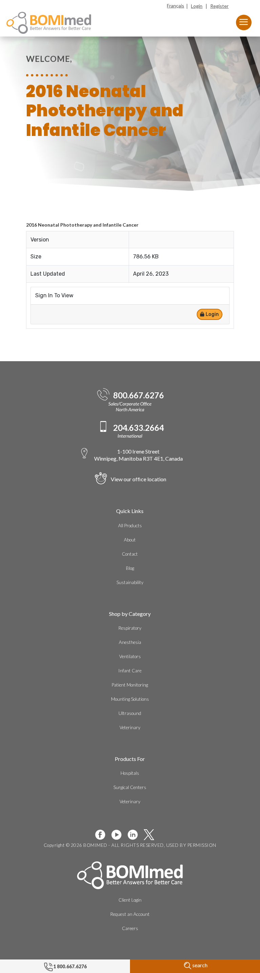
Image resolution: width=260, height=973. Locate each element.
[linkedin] (135, 834)
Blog (130, 568)
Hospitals (130, 773)
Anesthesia (130, 642)
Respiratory (130, 628)
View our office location (138, 479)
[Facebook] (103, 834)
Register (219, 6)
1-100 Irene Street (138, 454)
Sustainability (130, 582)
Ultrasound (129, 713)
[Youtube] (119, 834)
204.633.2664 (138, 427)
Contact (130, 554)
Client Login (130, 900)
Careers (130, 928)
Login (196, 6)
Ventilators (130, 656)
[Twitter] (152, 834)
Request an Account (130, 914)
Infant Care (130, 670)
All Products (130, 525)
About (130, 539)
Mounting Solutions (130, 699)
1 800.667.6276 (70, 966)
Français (175, 5)
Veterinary (130, 727)
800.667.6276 (138, 395)
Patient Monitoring (130, 685)
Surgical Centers (129, 787)
